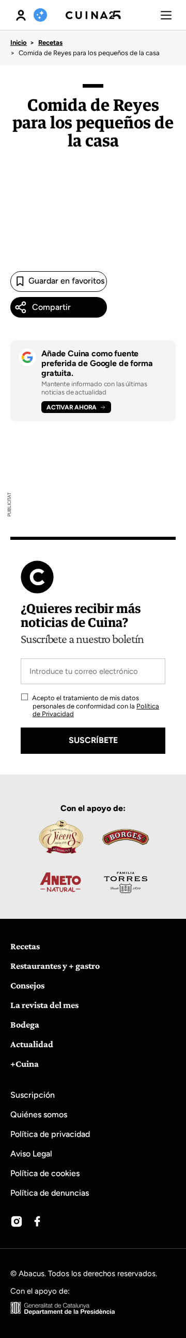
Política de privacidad (50, 1134)
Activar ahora (72, 407)
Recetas (50, 42)
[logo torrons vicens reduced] (60, 836)
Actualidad (31, 1044)
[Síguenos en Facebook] (37, 1221)
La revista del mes (44, 1005)
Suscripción (32, 1095)
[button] (166, 15)
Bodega (24, 1024)
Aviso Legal (31, 1154)
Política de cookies (45, 1173)
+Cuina (24, 1064)
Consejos (27, 985)
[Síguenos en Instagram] (16, 1221)
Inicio (18, 42)
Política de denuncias (49, 1193)
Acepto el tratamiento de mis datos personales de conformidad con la (94, 706)
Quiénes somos (38, 1114)
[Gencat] (63, 1309)
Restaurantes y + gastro (55, 966)
